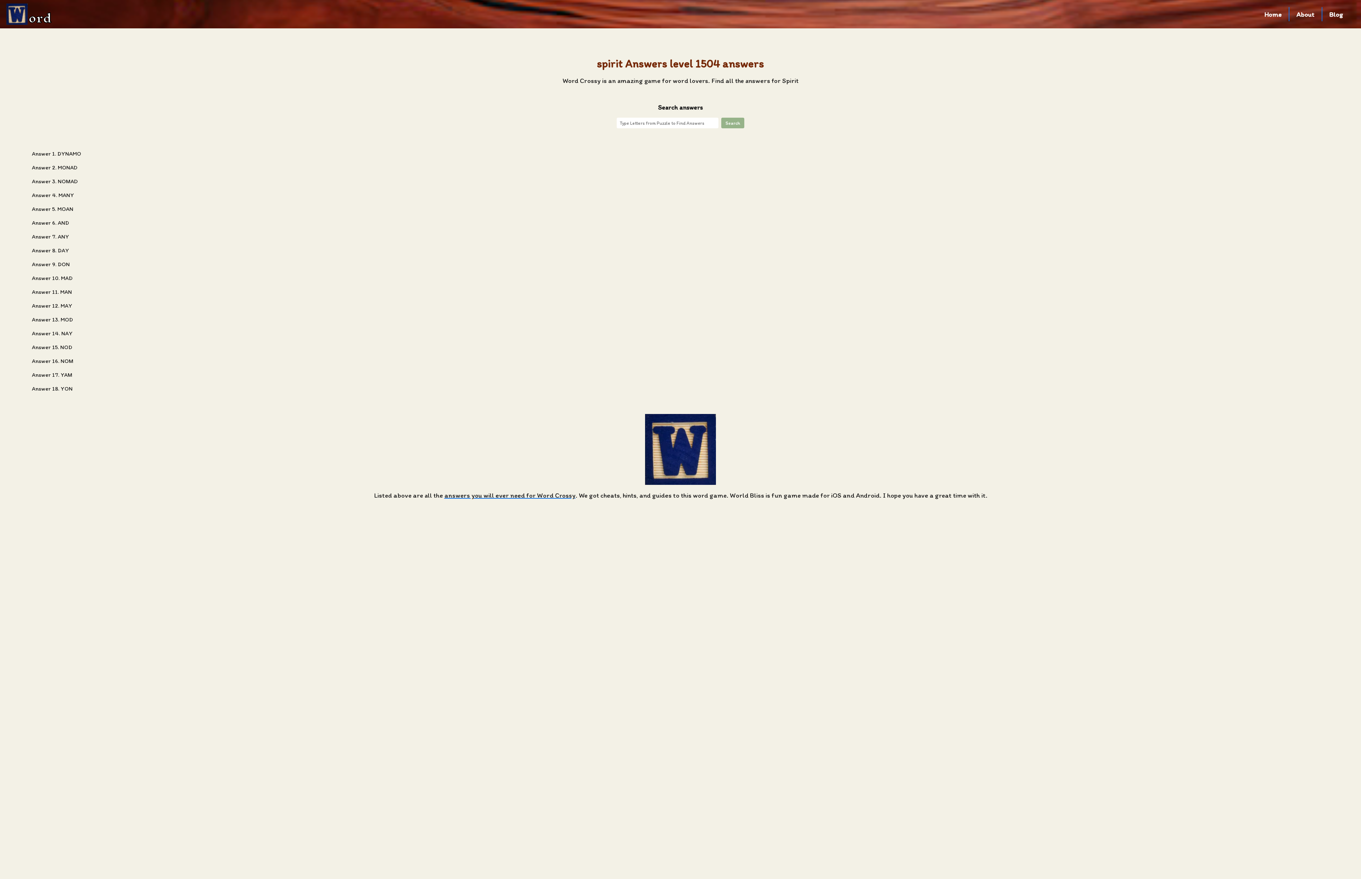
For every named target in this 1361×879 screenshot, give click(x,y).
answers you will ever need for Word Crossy (510, 495)
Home (1273, 14)
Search (733, 123)
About (1305, 14)
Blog (1336, 14)
